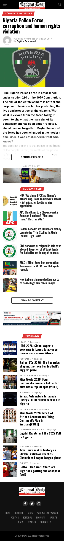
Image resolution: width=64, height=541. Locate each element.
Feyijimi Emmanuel (26, 41)
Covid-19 (32, 522)
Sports (53, 517)
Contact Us (45, 522)
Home (8, 513)
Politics (15, 517)
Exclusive (40, 517)
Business (19, 513)
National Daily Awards (47, 513)
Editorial (27, 517)
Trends (19, 522)
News (30, 513)
